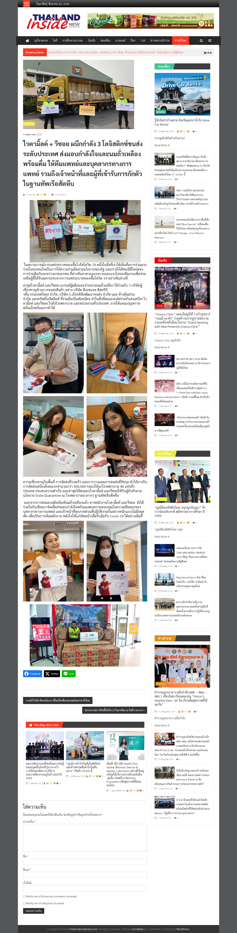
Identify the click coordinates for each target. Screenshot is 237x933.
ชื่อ (25, 859)
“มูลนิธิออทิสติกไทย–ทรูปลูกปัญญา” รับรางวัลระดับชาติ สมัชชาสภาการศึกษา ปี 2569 (180, 514)
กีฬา (133, 40)
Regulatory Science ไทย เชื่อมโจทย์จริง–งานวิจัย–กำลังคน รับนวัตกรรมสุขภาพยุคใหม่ (191, 584)
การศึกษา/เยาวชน (72, 40)
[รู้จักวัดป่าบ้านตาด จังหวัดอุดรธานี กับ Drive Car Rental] (182, 96)
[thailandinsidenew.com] (27, 40)
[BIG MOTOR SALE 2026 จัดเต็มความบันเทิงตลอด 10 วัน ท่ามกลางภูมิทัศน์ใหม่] (165, 363)
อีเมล (27, 872)
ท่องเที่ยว (105, 40)
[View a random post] (209, 40)
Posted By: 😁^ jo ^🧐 (36, 197)
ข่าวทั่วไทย (181, 40)
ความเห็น (29, 824)
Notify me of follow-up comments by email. (51, 899)
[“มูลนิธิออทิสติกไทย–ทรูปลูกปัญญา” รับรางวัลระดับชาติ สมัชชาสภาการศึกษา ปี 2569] (182, 484)
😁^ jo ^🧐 (51, 786)
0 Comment (60, 197)
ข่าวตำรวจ (161, 686)
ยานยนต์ (120, 40)
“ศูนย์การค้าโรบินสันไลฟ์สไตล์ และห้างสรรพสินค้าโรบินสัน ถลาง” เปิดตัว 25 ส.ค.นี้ (83, 769)
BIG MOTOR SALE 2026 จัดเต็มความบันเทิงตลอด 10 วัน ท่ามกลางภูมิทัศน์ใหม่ (193, 366)
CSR (143, 40)
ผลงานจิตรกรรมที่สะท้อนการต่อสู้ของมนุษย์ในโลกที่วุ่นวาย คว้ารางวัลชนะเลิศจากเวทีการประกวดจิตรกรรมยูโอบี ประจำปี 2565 (45, 773)
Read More (161, 148)
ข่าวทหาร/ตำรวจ (160, 40)
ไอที (55, 40)
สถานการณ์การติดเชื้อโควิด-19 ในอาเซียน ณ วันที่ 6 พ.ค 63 (114, 712)
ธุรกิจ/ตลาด (41, 40)
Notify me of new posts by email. (45, 906)
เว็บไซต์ (27, 885)
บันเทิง (91, 40)
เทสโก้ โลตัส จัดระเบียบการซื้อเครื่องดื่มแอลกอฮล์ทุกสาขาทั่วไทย (58, 703)
